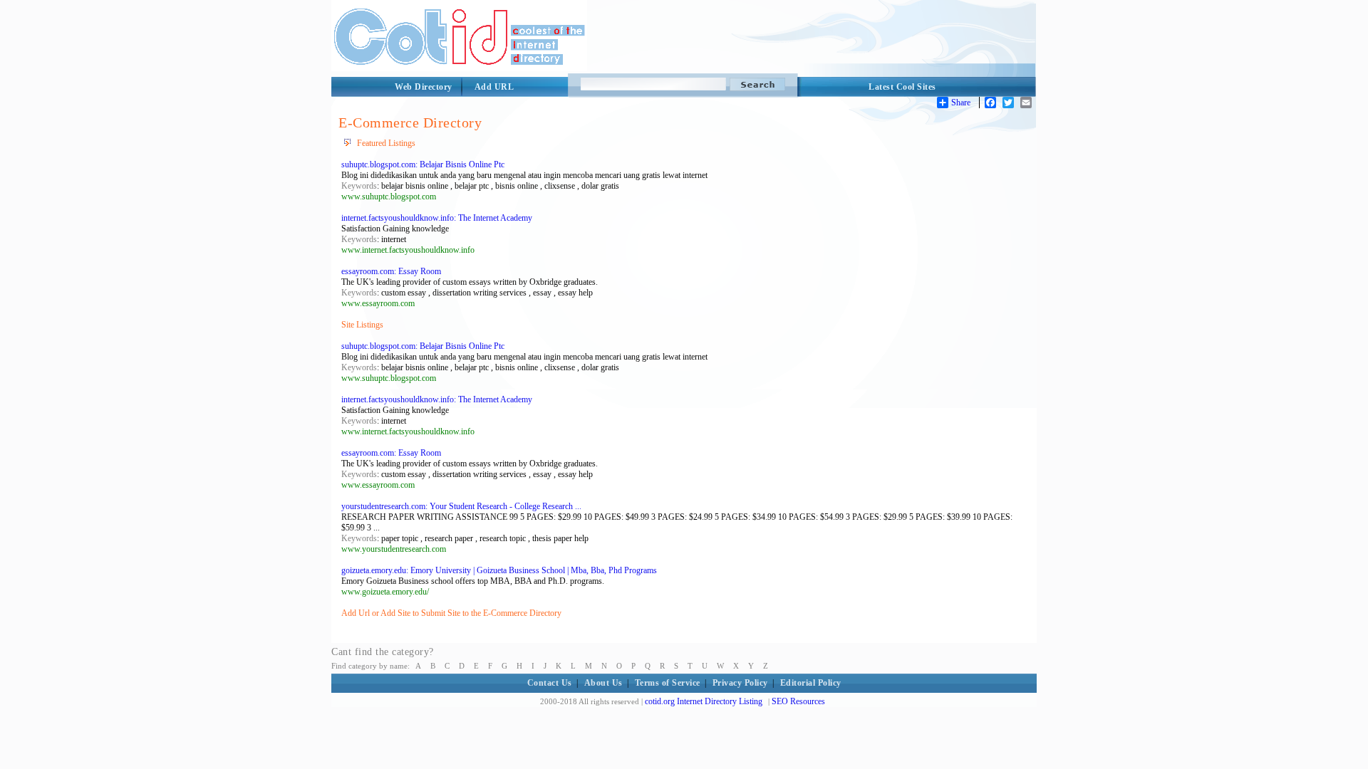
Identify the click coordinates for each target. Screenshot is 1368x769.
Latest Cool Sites (902, 87)
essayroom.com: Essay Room (391, 271)
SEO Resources (798, 701)
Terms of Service (667, 683)
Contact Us (549, 683)
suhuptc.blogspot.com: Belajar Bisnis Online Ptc (422, 164)
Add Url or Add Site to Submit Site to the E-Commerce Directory (451, 613)
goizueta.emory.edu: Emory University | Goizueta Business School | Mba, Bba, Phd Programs (499, 570)
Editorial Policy (810, 683)
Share (960, 103)
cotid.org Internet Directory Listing (703, 701)
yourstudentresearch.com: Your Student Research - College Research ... (461, 506)
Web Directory (423, 87)
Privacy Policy (740, 683)
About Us (603, 683)
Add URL (494, 87)
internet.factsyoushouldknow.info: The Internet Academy (436, 218)
